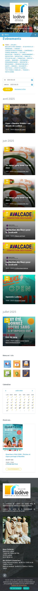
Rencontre (23, 62)
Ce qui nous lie (28, 46)
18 (11, 405)
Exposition (9, 56)
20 (20, 405)
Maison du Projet (20, 236)
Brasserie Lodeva (20, 300)
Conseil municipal (11, 52)
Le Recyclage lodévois (21, 268)
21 (24, 405)
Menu (7, 35)
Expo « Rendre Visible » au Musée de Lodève (18, 125)
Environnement (27, 54)
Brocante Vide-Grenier (13, 46)
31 (24, 397)
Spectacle (8, 68)
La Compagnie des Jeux (21, 171)
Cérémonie (8, 48)
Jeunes (7, 60)
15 (28, 403)
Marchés (15, 60)
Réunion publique (21, 64)
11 (11, 403)
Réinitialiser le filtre (20, 89)
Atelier (13, 45)
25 (11, 408)
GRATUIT (30, 58)
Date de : (6, 84)
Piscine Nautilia (12, 464)
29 (15, 397)
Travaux (25, 70)
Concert (17, 48)
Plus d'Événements (13, 469)
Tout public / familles (13, 70)
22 (28, 405)
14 (24, 403)
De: (5, 80)
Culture (22, 52)
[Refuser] (36, 584)
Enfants (17, 54)
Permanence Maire (11, 62)
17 (7, 405)
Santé (7, 66)
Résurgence (9, 64)
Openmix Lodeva (13, 297)
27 (7, 397)
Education (8, 54)
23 (32, 405)
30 (20, 397)
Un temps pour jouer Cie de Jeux (18, 167)
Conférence (28, 50)
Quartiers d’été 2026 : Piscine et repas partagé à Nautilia (18, 455)
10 (7, 403)
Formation (21, 58)
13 (20, 403)
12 (15, 403)
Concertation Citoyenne (13, 50)
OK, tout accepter (15, 588)
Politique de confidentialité (19, 585)
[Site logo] (19, 23)
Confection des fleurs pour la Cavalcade (18, 231)
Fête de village (10, 58)
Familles (27, 56)
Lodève (19, 25)
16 (32, 403)
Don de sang (11, 337)
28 (11, 397)
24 (7, 408)
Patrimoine (24, 60)
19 (15, 405)
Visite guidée (9, 72)
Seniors (14, 66)
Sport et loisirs (20, 68)
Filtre (8, 89)
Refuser (26, 588)
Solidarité (22, 66)
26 (15, 408)
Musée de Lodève (20, 129)
